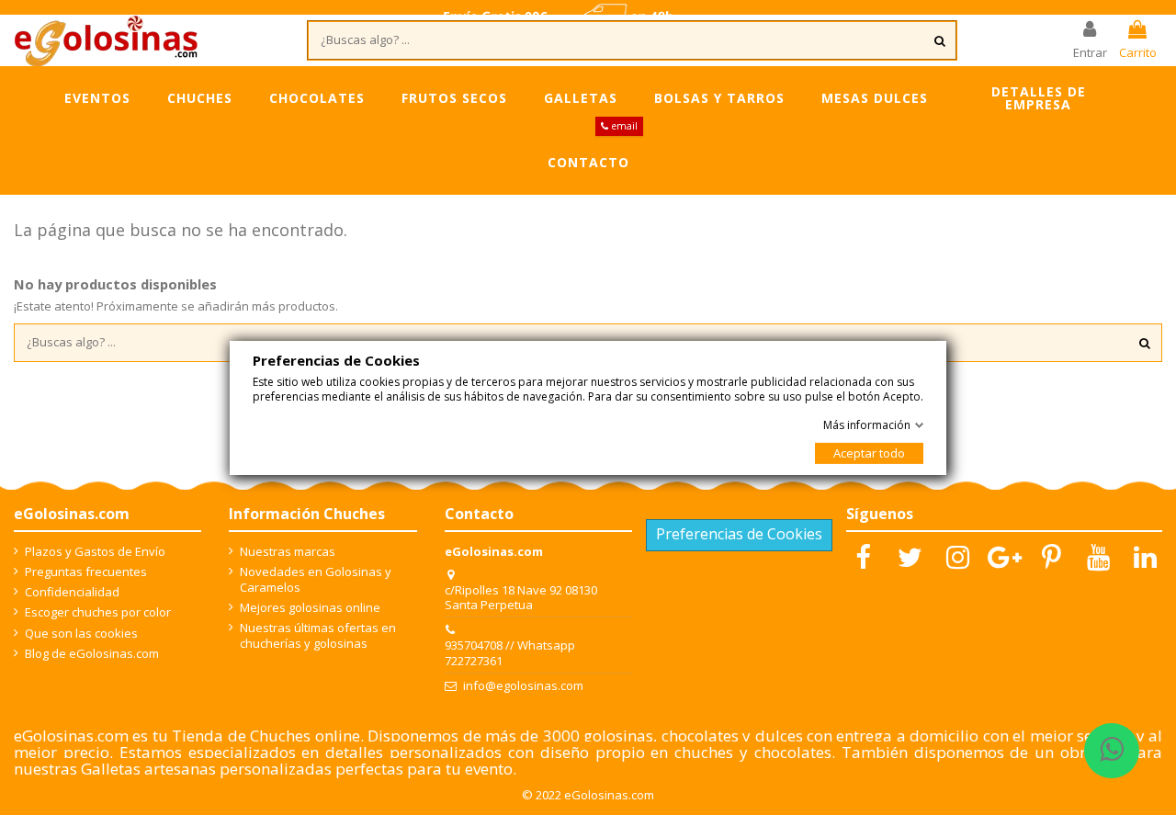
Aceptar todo (869, 453)
